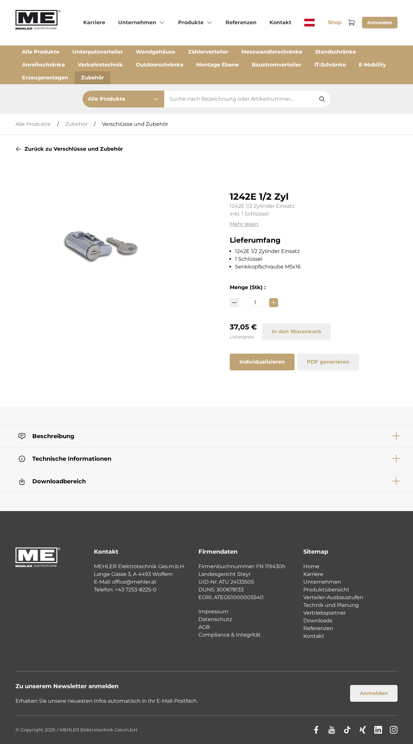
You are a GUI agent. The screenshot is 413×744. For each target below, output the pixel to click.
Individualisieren (262, 362)
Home (311, 566)
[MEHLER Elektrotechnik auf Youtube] (332, 730)
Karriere (313, 574)
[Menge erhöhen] (273, 302)
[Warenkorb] (352, 22)
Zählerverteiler (208, 52)
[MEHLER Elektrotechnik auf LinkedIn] (378, 730)
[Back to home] (38, 22)
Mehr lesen (244, 224)
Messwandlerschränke (271, 52)
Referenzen (318, 628)
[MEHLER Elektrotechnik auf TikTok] (347, 730)
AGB (204, 627)
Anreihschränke (43, 65)
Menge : (248, 287)
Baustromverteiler (276, 65)
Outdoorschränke (159, 65)
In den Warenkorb (296, 331)
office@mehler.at (134, 582)
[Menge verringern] (234, 302)
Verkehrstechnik (100, 65)
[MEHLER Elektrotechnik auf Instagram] (394, 730)
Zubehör (92, 78)
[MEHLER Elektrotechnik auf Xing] (363, 730)
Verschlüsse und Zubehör (135, 124)
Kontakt (313, 636)
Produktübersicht (326, 590)
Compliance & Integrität (229, 635)
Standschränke (335, 52)
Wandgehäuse (155, 52)
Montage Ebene (217, 65)
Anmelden (379, 22)
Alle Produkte (40, 52)
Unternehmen (322, 582)
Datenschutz (215, 619)
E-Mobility (372, 65)
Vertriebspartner (324, 613)
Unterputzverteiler (97, 52)
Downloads (317, 621)
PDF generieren (328, 362)
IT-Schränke (330, 65)
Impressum (213, 611)
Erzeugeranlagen (45, 78)
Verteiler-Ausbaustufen (333, 597)
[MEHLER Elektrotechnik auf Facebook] (316, 730)
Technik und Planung (331, 605)
